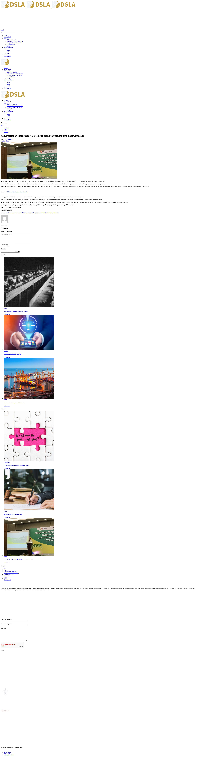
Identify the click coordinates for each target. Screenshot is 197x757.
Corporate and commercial (10, 571)
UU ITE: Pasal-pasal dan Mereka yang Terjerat (12, 354)
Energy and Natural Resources (11, 573)
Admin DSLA (9, 139)
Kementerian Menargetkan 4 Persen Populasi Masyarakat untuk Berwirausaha (18, 559)
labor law (6, 575)
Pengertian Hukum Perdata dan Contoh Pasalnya (13, 514)
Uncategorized (7, 580)
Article (3, 141)
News (7, 141)
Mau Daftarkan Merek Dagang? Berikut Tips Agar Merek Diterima (16, 465)
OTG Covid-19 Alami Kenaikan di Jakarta (17, 191)
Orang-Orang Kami (8, 755)
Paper (5, 578)
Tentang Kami (7, 752)
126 (5, 568)
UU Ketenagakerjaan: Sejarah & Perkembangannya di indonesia (16, 311)
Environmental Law (8, 574)
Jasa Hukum (7, 753)
